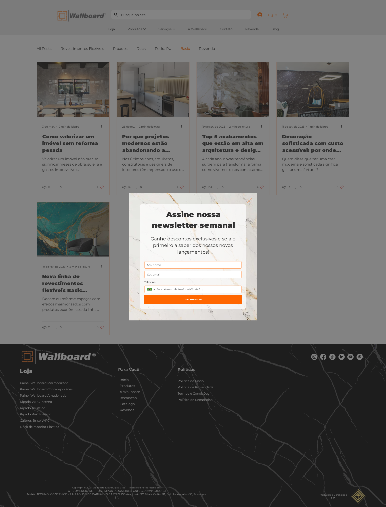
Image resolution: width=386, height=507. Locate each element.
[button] (249, 201)
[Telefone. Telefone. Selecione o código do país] (151, 289)
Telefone (149, 282)
